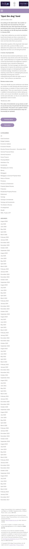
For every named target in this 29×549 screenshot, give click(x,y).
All (1, 136)
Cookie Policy (12, 544)
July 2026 (3, 224)
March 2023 (4, 330)
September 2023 (5, 314)
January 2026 (4, 240)
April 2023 (3, 327)
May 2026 (3, 229)
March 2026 (4, 234)
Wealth (2, 210)
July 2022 (3, 351)
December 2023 (5, 306)
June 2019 (3, 449)
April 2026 (3, 232)
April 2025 (3, 263)
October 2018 (4, 470)
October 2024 (4, 279)
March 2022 (4, 362)
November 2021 (5, 372)
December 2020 (5, 401)
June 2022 (3, 354)
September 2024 (5, 282)
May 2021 (3, 388)
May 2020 (3, 420)
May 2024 (3, 293)
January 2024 (4, 303)
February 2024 (5, 301)
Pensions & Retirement (7, 183)
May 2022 (3, 356)
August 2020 (4, 412)
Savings (3, 197)
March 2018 (4, 489)
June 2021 (3, 385)
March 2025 (4, 266)
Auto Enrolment (5, 138)
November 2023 (5, 309)
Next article (7, 125)
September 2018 (5, 473)
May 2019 (3, 452)
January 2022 (4, 367)
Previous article (8, 119)
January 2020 (4, 430)
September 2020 (5, 409)
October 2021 (4, 375)
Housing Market (5, 159)
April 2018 (3, 486)
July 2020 (3, 415)
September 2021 (5, 377)
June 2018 (3, 481)
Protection (3, 189)
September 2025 (5, 250)
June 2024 (3, 290)
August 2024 (4, 285)
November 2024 (5, 277)
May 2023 (3, 324)
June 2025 (3, 258)
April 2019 (3, 454)
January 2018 (4, 494)
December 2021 (5, 369)
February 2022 (5, 364)
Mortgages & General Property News (11, 175)
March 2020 (4, 425)
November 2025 (5, 245)
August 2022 (4, 348)
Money (2, 170)
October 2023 (4, 311)
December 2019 (5, 433)
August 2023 (4, 316)
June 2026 (3, 226)
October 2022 (4, 343)
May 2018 (3, 484)
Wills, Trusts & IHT (6, 213)
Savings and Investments (7, 202)
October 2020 (4, 407)
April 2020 (3, 423)
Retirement (4, 194)
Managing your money (7, 167)
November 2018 (5, 468)
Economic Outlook (6, 144)
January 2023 (4, 335)
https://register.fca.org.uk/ (12, 520)
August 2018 (4, 476)
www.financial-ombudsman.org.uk (10, 538)
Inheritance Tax (5, 162)
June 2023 (3, 322)
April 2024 (3, 295)
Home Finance (5, 157)
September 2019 (5, 441)
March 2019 (4, 457)
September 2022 (5, 346)
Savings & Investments (7, 199)
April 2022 (3, 359)
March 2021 (4, 393)
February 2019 (5, 460)
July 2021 (3, 383)
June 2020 (3, 417)
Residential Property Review (8, 191)
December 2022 (5, 338)
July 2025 (3, 255)
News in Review (5, 178)
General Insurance (6, 154)
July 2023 (3, 319)
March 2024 (4, 298)
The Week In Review (6, 205)
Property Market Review (7, 186)
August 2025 (4, 253)
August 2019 (4, 444)
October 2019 (4, 438)
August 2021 (4, 380)
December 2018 (5, 465)
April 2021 (3, 391)
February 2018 (5, 491)
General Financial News (7, 152)
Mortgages (3, 173)
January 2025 (4, 271)
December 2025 (5, 242)
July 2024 (3, 287)
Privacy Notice (20, 544)
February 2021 (5, 396)
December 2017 (5, 497)
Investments (4, 165)
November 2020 (5, 404)
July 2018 (3, 478)
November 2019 (5, 436)
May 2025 (3, 261)
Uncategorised (5, 207)
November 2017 (5, 499)
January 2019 (4, 462)
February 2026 (5, 237)
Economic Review (6, 146)
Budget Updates (5, 141)
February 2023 (5, 332)
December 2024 (5, 274)
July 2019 (3, 446)
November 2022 (5, 340)
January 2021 (4, 399)
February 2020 (5, 428)
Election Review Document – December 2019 (13, 149)
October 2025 (4, 248)
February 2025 (5, 269)
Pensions (3, 181)
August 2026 (4, 221)
